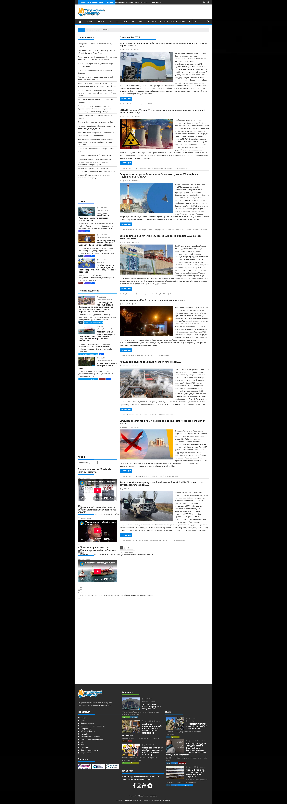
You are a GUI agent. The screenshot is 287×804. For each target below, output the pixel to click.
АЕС (139, 476)
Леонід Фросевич (104, 237)
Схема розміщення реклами (91, 739)
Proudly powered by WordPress (128, 800)
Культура (164, 22)
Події (110, 22)
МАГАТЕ (149, 104)
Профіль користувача (89, 750)
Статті (87, 231)
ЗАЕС (157, 294)
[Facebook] (134, 787)
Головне (88, 22)
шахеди (188, 230)
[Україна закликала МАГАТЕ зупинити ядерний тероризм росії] (146, 307)
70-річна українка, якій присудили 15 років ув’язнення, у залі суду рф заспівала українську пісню (97, 93)
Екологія (124, 356)
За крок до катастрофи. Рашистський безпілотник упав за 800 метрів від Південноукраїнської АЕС (159, 175)
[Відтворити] (79, 544)
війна (131, 104)
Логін (82, 745)
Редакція (135, 366)
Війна (123, 104)
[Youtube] (144, 787)
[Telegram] (150, 787)
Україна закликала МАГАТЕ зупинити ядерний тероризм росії (152, 300)
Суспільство (128, 22)
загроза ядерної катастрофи (151, 230)
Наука (140, 22)
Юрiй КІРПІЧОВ (103, 210)
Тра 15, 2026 (147, 745)
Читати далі (126, 98)
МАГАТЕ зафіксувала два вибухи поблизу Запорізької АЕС (150, 361)
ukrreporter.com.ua (104, 705)
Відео (182, 22)
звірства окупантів (140, 104)
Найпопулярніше (87, 723)
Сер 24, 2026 (191, 767)
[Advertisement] (168, 12)
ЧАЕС (154, 104)
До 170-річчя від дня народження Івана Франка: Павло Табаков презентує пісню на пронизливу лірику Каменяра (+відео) (95, 109)
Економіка (151, 22)
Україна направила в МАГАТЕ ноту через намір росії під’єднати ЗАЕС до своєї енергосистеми (161, 237)
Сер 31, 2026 (147, 699)
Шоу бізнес (182, 763)
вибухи (131, 415)
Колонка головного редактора (93, 322)
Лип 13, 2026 (102, 235)
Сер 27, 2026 (102, 208)
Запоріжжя (147, 415)
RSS (81, 742)
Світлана (136, 49)
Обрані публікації (87, 731)
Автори (83, 718)
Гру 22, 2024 (102, 358)
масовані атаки (167, 168)
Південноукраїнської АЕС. (176, 230)
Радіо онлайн (86, 753)
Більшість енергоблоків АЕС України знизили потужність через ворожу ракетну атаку (162, 422)
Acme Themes (165, 800)
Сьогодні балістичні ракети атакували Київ (95, 122)
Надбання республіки (185, 785)
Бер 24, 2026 (102, 297)
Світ (118, 22)
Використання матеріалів (90, 736)
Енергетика (130, 168)
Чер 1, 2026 (147, 721)
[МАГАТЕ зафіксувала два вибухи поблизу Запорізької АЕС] (146, 369)
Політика (100, 22)
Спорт (174, 22)
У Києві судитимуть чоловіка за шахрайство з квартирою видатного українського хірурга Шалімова (96, 142)
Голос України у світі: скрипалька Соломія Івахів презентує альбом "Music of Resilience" (129, 2)
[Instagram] (139, 787)
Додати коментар (182, 168)
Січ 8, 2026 (101, 326)
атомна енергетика (144, 168)
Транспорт (134, 717)
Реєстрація (84, 747)
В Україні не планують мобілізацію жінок (95, 155)
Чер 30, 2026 (102, 260)
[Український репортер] (80, 21)
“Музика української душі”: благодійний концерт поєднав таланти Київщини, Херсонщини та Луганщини (94, 162)
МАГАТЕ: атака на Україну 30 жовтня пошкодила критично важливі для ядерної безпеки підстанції (162, 111)
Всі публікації (85, 728)
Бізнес (125, 741)
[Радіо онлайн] (189, 21)
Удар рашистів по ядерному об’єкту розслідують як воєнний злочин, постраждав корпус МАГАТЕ (163, 44)
